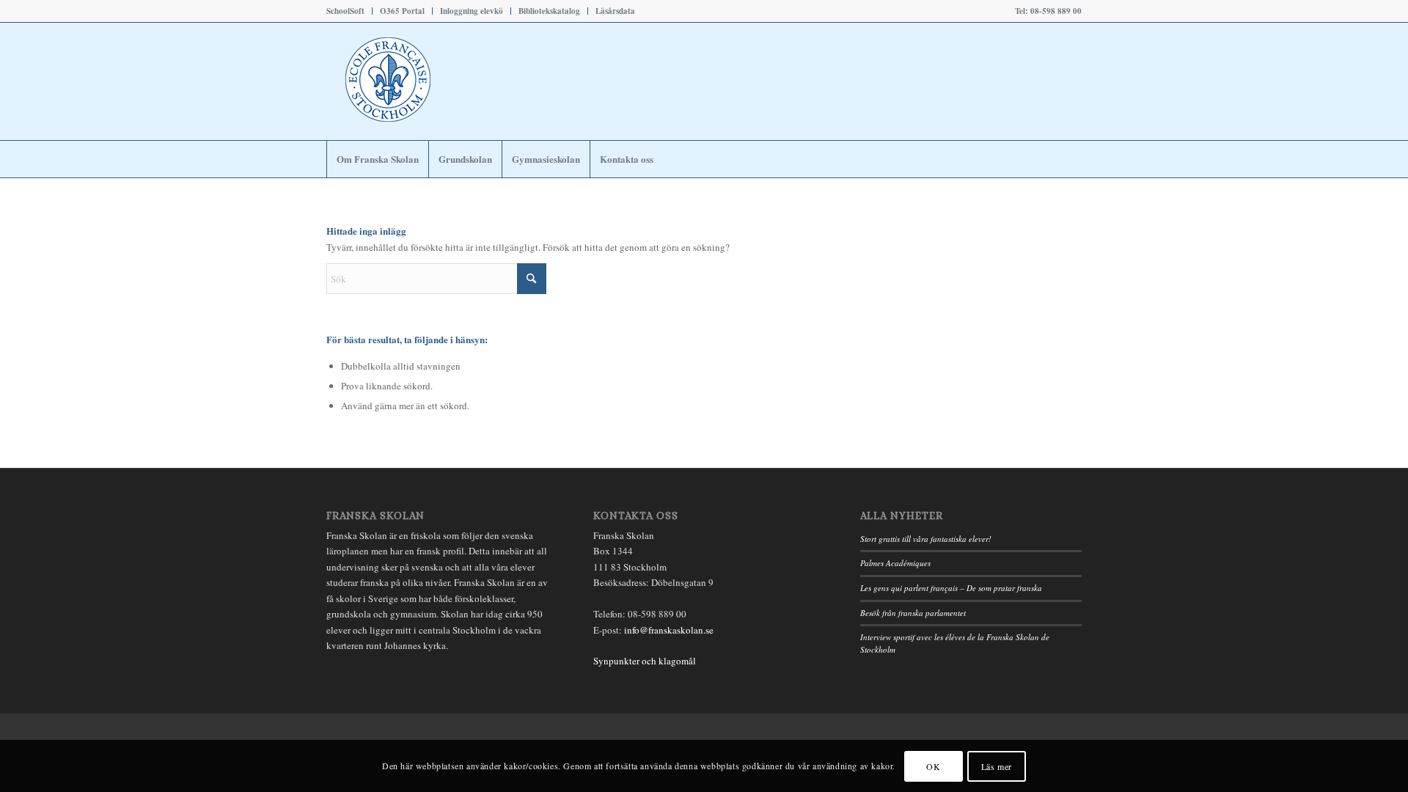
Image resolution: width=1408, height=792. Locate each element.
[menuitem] (349, 11)
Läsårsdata (615, 11)
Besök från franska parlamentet (913, 612)
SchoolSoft (345, 11)
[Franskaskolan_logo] (451, 81)
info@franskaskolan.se (669, 630)
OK (933, 766)
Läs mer (996, 766)
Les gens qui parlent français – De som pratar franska (951, 587)
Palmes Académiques (895, 562)
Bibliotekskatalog (549, 11)
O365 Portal (402, 11)
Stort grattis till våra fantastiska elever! (925, 538)
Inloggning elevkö (471, 11)
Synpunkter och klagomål (644, 660)
